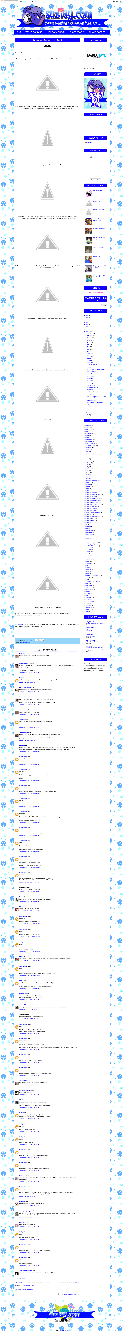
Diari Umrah (88, 453)
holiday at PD (89, 514)
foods (86, 470)
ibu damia (22, 745)
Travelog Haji (89, 597)
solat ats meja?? (91, 385)
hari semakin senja (92, 371)
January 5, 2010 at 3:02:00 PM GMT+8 (29, 1107)
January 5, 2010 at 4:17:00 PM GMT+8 (29, 1131)
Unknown (22, 677)
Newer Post (19, 1282)
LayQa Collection (90, 540)
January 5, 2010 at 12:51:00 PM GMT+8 (29, 988)
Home (47, 1282)
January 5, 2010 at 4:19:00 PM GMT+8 (29, 1170)
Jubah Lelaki (88, 532)
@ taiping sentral (91, 400)
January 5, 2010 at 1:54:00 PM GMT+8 (29, 1019)
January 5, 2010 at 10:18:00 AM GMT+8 (29, 793)
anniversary (88, 433)
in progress (90, 367)
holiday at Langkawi (90, 508)
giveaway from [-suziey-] (99, 228)
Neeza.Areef (22, 653)
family (87, 465)
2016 (87, 317)
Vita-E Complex (89, 601)
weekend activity (89, 607)
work (86, 611)
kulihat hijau (90, 362)
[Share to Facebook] (41, 640)
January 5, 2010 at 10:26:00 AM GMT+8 (29, 806)
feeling (20, 642)
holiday (87, 490)
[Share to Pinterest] (43, 640)
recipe (87, 567)
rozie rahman (23, 710)
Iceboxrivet (89, 646)
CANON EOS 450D (90, 445)
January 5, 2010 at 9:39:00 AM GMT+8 (29, 727)
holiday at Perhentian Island (92, 516)
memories (25, 642)
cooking (87, 451)
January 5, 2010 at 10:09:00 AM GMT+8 (29, 751)
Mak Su (21, 980)
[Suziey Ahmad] (95, 178)
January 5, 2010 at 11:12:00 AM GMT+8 (29, 924)
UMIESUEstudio (65, 1330)
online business (89, 558)
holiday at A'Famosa (90, 492)
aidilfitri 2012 (88, 431)
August (89, 342)
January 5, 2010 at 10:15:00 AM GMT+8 (29, 764)
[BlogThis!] (38, 640)
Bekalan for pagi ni (90, 636)
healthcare (88, 484)
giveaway (87, 478)
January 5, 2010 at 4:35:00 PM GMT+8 (29, 1181)
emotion (87, 457)
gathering (87, 477)
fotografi (87, 473)
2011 (87, 329)
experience (88, 461)
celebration (88, 447)
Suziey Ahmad (23, 756)
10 (20, 1100)
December (90, 333)
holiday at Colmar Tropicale (92, 498)
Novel (87, 554)
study (86, 583)
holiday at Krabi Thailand (92, 506)
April (88, 351)
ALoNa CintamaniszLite (25, 1270)
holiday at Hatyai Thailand (92, 502)
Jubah (87, 528)
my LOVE (30, 642)
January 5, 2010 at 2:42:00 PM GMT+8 (29, 1094)
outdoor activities (89, 559)
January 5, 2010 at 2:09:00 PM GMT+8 (29, 1049)
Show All (105, 653)
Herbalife (87, 486)
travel (86, 595)
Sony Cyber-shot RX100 (91, 581)
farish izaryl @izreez (25, 1090)
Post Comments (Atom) (28, 1285)
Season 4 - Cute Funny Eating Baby (99, 200)
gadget (87, 474)
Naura (21, 897)
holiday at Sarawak (90, 520)
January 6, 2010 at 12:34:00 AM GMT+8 (29, 1217)
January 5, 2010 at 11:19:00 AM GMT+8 (29, 961)
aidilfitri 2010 (88, 429)
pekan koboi (90, 380)
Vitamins (87, 603)
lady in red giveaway (92, 392)
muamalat (88, 550)
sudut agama (88, 585)
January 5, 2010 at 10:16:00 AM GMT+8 (29, 780)
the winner (89, 360)
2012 (87, 327)
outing (88, 404)
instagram (88, 526)
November (90, 335)
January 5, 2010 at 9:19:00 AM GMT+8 (29, 672)
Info (86, 524)
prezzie (87, 561)
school (87, 573)
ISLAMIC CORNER (97, 32)
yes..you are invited (98, 190)
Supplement (88, 587)
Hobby (87, 488)
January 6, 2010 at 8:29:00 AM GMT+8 (29, 1226)
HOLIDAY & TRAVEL (56, 32)
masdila (21, 1112)
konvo (87, 536)
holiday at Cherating (90, 496)
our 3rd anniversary (98, 247)
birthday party (89, 441)
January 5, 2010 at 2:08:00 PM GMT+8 (29, 1033)
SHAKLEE (88, 577)
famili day (87, 463)
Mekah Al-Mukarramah (91, 546)
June (88, 347)
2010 (87, 331)
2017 (87, 315)
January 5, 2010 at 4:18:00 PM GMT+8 (29, 1144)
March (89, 353)
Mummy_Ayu (89, 634)
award (87, 437)
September (90, 340)
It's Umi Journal (90, 640)
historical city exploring (93, 374)
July (88, 344)
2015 (87, 320)
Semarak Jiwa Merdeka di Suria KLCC (95, 623)
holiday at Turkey (89, 522)
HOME (18, 32)
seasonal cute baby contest (92, 575)
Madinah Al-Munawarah (91, 542)
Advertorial (88, 427)
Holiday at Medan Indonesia (92, 512)
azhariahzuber (23, 1080)
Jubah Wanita (89, 534)
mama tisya (22, 1175)
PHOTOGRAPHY (77, 32)
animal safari (90, 376)
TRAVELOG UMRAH (34, 32)
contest (87, 449)
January (89, 358)
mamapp (21, 1222)
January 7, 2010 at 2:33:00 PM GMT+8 (29, 1275)
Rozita (21, 906)
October (89, 338)
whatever (87, 609)
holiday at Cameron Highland (93, 494)
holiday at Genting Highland (92, 500)
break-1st (89, 407)
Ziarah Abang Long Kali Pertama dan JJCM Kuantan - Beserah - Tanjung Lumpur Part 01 (94, 649)
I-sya (20, 697)
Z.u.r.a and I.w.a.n (24, 732)
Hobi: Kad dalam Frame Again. (93, 641)
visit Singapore (89, 599)
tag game (87, 591)
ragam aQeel (88, 563)
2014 (87, 322)
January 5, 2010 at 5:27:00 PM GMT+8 (29, 1196)
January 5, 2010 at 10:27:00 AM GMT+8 (29, 835)
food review (88, 469)
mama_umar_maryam (25, 1211)
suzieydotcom (89, 589)
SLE (86, 579)
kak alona (20, 624)
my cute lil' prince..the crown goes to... (99, 219)
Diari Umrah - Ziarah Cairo (92, 455)
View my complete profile (90, 145)
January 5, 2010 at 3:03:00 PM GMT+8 (29, 1118)
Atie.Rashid (22, 719)
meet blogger (88, 544)
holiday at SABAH (90, 518)
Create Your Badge (95, 179)
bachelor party (89, 439)
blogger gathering (90, 443)
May (88, 349)
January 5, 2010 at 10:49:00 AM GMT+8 (29, 901)
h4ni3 (20, 956)
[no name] (88, 425)
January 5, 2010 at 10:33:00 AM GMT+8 (29, 891)
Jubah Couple (89, 530)
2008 (87, 415)
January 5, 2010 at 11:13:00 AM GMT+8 (29, 936)
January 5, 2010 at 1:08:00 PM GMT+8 (29, 999)
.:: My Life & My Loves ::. (92, 622)
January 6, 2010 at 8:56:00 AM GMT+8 (29, 1239)
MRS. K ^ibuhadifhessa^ (26, 687)
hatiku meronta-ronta (92, 387)
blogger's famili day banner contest (96, 369)
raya (86, 565)
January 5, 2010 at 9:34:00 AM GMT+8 (29, 714)
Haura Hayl (88, 482)
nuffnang (87, 556)
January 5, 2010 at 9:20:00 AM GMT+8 (29, 682)
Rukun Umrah (89, 571)
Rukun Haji (88, 569)
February (89, 356)
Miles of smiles (90, 627)
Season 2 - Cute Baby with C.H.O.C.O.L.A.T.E (99, 276)
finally (88, 409)
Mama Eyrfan (23, 993)
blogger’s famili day (98, 209)
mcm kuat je (96, 256)
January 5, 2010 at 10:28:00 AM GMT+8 (29, 867)
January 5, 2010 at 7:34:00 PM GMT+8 (29, 1206)
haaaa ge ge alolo (91, 383)
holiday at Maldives (90, 510)
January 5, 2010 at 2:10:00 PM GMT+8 (29, 1062)
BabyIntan (22, 1201)
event (86, 459)
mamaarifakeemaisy (25, 1005)
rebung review (90, 389)
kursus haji (88, 538)
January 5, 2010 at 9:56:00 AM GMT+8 (29, 740)
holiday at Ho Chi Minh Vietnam (93, 504)
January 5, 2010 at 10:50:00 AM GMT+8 (29, 911)
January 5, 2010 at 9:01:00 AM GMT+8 (29, 658)
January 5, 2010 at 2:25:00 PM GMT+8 (29, 1085)
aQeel (87, 435)
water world (90, 378)
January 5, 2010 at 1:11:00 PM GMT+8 (29, 1009)
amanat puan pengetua (93, 364)
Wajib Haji (88, 605)
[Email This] (36, 640)
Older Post (76, 1282)
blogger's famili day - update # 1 (95, 402)
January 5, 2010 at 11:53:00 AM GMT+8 (29, 975)
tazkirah (87, 593)
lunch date (89, 394)
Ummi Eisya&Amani (25, 663)
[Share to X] (39, 640)
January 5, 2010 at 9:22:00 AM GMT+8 (29, 704)
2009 (87, 412)
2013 (87, 324)
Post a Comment (21, 1278)
